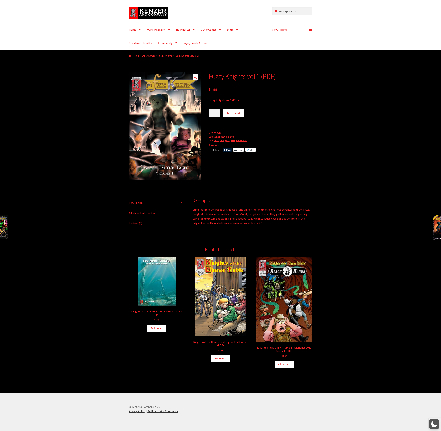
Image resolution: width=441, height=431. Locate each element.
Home (132, 29)
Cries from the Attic (140, 43)
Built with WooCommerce (162, 411)
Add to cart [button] (157, 328)
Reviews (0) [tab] (135, 223)
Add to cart (233, 113)
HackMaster (183, 29)
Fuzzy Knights (165, 55)
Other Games (208, 29)
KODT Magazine (156, 29)
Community (165, 43)
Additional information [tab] (142, 213)
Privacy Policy (137, 411)
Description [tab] (136, 202)
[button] (195, 77)
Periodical (241, 140)
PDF (233, 140)
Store (230, 29)
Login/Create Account (196, 43)
